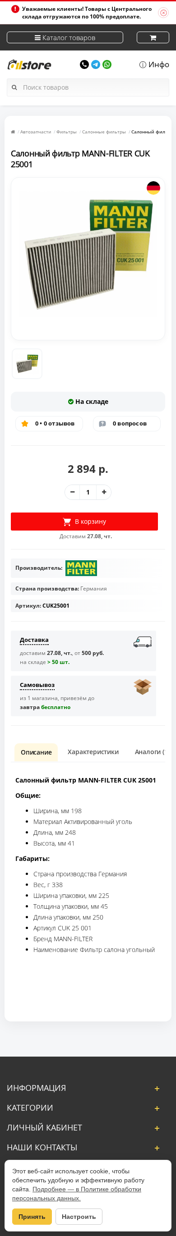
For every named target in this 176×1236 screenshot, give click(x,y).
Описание (36, 752)
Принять (32, 1216)
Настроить (79, 1216)
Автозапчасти (35, 131)
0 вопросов (130, 423)
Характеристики (93, 751)
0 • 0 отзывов (55, 423)
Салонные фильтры (104, 131)
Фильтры (66, 131)
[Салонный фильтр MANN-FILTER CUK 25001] (27, 363)
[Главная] (13, 131)
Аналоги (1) (152, 751)
